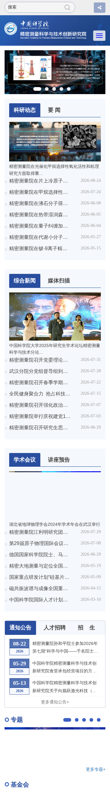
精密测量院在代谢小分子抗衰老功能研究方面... (40, 237)
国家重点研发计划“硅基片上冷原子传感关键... (40, 577)
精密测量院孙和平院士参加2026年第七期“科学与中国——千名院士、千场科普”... (65, 648)
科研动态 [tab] (25, 110)
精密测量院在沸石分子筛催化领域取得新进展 (40, 203)
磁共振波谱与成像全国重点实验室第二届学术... (40, 588)
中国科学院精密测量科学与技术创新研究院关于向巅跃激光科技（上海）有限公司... (64, 687)
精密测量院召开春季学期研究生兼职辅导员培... (40, 382)
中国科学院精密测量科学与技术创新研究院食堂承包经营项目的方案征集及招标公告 (64, 668)
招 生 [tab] (86, 628)
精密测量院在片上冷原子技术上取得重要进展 (40, 180)
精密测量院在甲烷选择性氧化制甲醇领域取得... (40, 192)
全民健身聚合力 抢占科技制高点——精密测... (40, 393)
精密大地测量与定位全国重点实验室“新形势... (40, 565)
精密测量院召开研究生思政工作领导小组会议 (40, 427)
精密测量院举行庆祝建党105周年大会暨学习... (40, 416)
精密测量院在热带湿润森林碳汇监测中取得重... (40, 214)
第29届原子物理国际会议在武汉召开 (40, 543)
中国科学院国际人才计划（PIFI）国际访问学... (40, 599)
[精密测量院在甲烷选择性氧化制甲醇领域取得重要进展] (55, 71)
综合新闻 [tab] (25, 281)
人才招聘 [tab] (55, 628)
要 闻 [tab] (54, 110)
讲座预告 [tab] (59, 460)
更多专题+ (95, 769)
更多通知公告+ (55, 701)
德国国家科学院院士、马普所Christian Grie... (40, 554)
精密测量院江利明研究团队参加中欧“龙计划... (40, 532)
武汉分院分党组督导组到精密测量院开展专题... (40, 371)
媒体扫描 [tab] (59, 281)
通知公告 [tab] (20, 628)
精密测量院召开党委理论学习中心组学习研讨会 (40, 360)
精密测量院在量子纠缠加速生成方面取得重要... (40, 225)
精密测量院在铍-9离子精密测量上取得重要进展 (40, 248)
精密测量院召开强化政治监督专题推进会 (40, 405)
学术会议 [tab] (25, 460)
